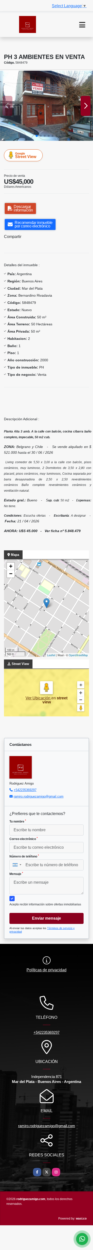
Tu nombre (17, 821)
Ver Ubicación (38, 698)
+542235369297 (25, 790)
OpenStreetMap (78, 655)
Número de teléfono (24, 856)
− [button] (10, 574)
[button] (37, 136)
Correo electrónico (23, 839)
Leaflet (51, 655)
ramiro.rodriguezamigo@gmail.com (38, 796)
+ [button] (10, 566)
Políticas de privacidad (46, 970)
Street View (25, 155)
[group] (46, 106)
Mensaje (16, 874)
